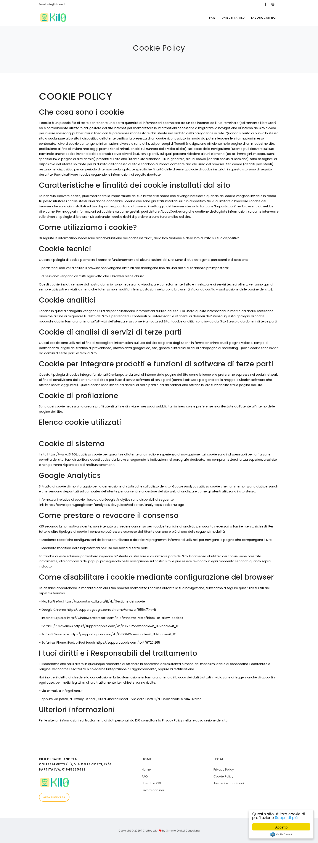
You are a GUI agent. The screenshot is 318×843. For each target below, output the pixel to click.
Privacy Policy (224, 769)
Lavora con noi (263, 17)
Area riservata (54, 797)
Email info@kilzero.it (52, 4)
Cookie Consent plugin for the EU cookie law (281, 834)
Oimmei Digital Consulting (183, 830)
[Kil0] (87, 782)
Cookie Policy (223, 776)
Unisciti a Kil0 (233, 17)
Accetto (281, 827)
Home (146, 769)
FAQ (212, 17)
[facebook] (265, 4)
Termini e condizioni (229, 783)
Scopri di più (286, 817)
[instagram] (273, 4)
